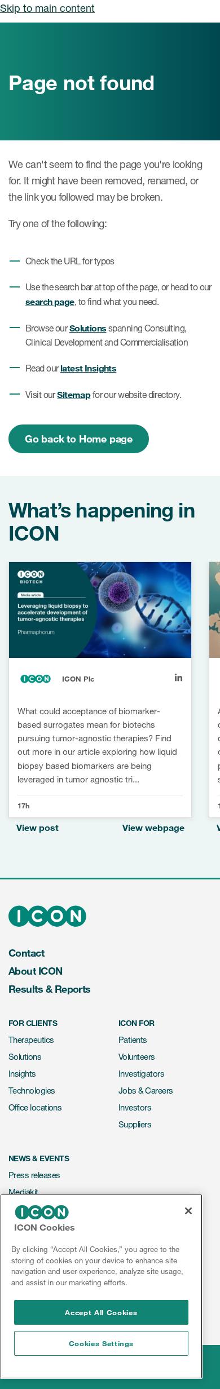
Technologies (31, 1090)
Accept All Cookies (101, 1312)
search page (49, 301)
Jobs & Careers (145, 1090)
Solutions (88, 327)
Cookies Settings (101, 1343)
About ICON (35, 971)
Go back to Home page (79, 438)
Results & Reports (49, 989)
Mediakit (23, 1192)
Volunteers (136, 1056)
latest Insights (88, 367)
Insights (22, 1073)
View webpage (153, 827)
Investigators (141, 1073)
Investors (134, 1107)
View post (37, 827)
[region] (101, 1286)
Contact (26, 952)
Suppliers (134, 1124)
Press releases (34, 1175)
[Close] (188, 1210)
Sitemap (73, 394)
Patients (132, 1039)
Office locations (34, 1107)
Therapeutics (31, 1039)
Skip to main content (47, 8)
